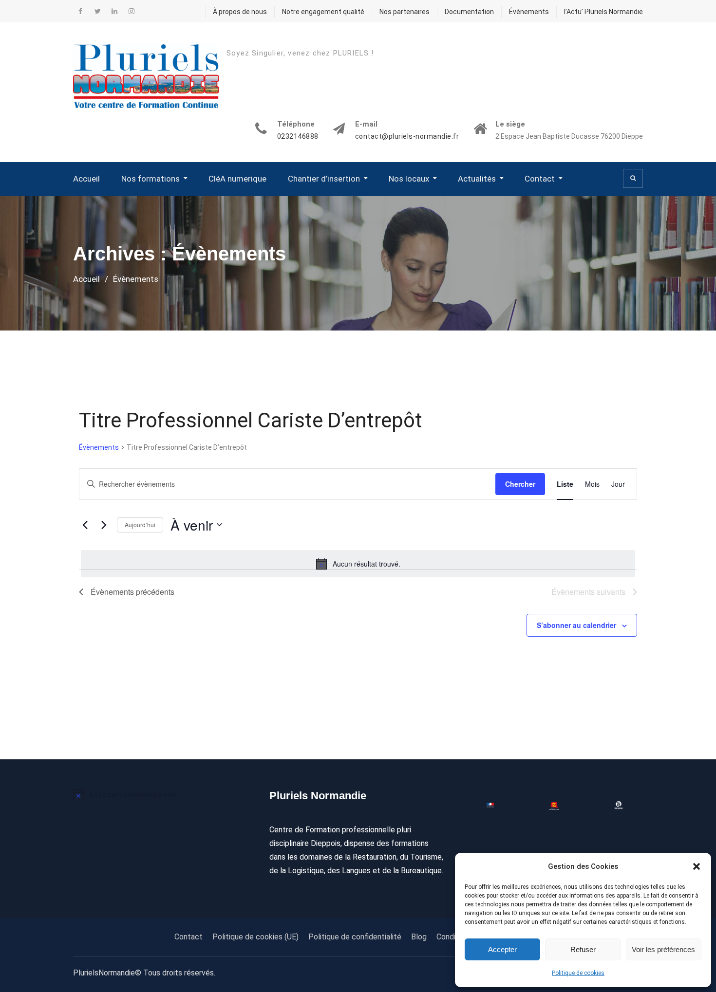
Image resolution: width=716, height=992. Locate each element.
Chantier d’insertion (324, 179)
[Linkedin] (114, 11)
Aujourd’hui (140, 524)
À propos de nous (240, 12)
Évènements (529, 12)
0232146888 (298, 136)
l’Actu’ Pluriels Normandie (603, 12)
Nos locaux (409, 179)
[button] (696, 866)
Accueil (86, 179)
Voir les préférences (663, 949)
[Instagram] (131, 11)
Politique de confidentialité (354, 936)
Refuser (583, 949)
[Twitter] (97, 11)
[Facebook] (80, 11)
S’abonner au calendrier (576, 625)
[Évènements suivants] (104, 525)
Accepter (502, 949)
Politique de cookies (578, 973)
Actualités (477, 179)
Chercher (520, 484)
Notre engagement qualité (323, 12)
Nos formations (150, 179)
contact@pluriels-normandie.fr (407, 136)
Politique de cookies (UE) (255, 936)
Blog (419, 936)
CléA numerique (237, 179)
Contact (540, 179)
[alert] (358, 563)
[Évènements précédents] (85, 525)
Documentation (469, 12)
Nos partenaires (404, 12)
